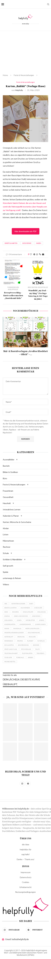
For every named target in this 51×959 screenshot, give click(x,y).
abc (5, 603)
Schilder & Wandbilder (12, 559)
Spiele (5, 572)
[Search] (48, 4)
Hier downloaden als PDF (26, 231)
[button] (16, 459)
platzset (30, 641)
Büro (5, 478)
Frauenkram (8, 491)
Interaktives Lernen (11, 509)
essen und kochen (21, 616)
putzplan (41, 641)
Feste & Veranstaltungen (24, 75)
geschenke (26, 243)
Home (5, 75)
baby (31, 603)
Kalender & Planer (11, 516)
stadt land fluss (10, 649)
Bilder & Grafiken (10, 472)
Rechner (6, 547)
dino (6, 612)
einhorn (15, 612)
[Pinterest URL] (10, 712)
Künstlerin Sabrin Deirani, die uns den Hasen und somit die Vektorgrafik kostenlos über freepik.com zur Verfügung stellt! (25, 206)
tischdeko (40, 653)
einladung (41, 612)
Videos (6, 584)
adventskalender (18, 603)
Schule (6, 553)
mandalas (17, 628)
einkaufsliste (28, 612)
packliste (32, 637)
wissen (30, 657)
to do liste (8, 657)
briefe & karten (11, 243)
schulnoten (9, 645)
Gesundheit (8, 497)
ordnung (21, 637)
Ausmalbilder (8, 459)
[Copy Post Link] (40, 254)
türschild (20, 657)
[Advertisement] (25, 54)
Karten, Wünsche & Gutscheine (17, 522)
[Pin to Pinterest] (34, 254)
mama (6, 628)
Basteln (6, 466)
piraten (20, 641)
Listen (5, 534)
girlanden (8, 620)
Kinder (6, 528)
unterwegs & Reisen (12, 578)
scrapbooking (23, 645)
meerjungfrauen (32, 628)
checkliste (38, 608)
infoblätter (30, 620)
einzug (7, 616)
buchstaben (25, 608)
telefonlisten (27, 653)
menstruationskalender (14, 632)
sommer (36, 645)
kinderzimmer (25, 624)
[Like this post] (31, 254)
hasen (38, 243)
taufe (37, 649)
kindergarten (9, 624)
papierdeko (8, 641)
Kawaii (41, 620)
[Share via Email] (43, 254)
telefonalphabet (11, 653)
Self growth (8, 565)
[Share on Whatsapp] (37, 254)
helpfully (19, 90)
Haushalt (7, 503)
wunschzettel (9, 661)
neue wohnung (34, 632)
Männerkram (8, 541)
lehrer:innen (40, 624)
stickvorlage (26, 649)
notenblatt (8, 637)
